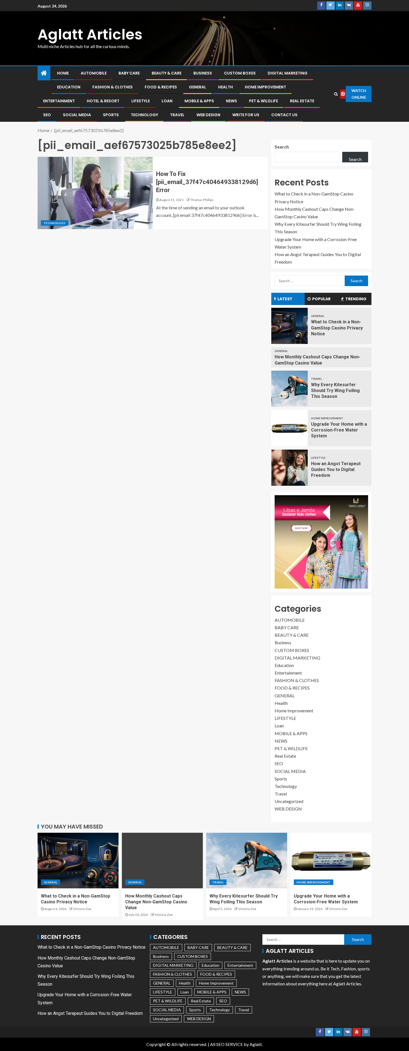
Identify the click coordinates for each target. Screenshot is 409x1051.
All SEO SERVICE (226, 1044)
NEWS (231, 101)
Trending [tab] (355, 299)
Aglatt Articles (90, 34)
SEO (47, 115)
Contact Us (284, 115)
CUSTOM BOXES (240, 73)
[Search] (336, 94)
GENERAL (197, 87)
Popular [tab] (321, 299)
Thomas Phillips (202, 200)
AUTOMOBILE (94, 73)
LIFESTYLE (140, 101)
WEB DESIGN (208, 115)
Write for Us (245, 115)
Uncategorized (289, 801)
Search (282, 146)
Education (68, 87)
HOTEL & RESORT (103, 101)
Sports (111, 115)
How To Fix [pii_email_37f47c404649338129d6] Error (207, 182)
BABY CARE (129, 73)
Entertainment (59, 101)
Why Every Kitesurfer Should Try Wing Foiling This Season (335, 390)
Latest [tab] (284, 299)
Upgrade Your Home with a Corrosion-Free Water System (339, 430)
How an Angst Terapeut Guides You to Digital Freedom (336, 469)
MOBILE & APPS (199, 101)
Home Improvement (265, 87)
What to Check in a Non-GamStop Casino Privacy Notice (337, 327)
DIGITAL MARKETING (287, 73)
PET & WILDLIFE (263, 101)
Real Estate (302, 101)
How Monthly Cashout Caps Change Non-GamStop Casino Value (156, 902)
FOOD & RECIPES (161, 87)
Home (63, 73)
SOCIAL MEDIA (77, 115)
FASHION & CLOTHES (112, 87)
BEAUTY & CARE (166, 73)
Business (202, 73)
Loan (167, 101)
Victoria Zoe (82, 909)
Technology (144, 115)
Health (225, 87)
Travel (177, 115)
